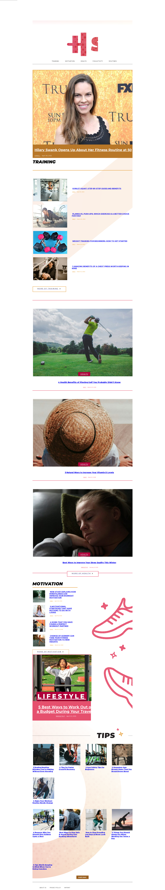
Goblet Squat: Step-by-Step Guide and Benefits (96, 189)
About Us (43, 887)
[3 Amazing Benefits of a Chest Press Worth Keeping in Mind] (50, 268)
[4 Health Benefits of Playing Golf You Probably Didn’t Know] (84, 342)
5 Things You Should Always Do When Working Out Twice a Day (120, 835)
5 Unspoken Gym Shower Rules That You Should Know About (121, 769)
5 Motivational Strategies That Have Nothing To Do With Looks (60, 609)
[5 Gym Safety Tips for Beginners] (95, 754)
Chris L (37, 156)
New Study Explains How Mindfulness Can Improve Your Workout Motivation (62, 595)
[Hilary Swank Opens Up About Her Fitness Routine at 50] (84, 107)
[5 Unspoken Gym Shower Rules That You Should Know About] (121, 754)
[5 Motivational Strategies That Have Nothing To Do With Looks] (38, 611)
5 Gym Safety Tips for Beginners (94, 768)
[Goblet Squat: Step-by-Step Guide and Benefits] (50, 189)
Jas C (73, 244)
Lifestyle (61, 696)
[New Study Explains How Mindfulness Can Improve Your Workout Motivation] (38, 596)
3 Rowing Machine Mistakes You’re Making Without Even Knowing (43, 769)
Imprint (67, 887)
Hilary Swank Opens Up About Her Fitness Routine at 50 (83, 150)
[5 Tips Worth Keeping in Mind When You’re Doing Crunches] (43, 851)
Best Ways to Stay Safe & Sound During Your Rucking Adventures (69, 834)
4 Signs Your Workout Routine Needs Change (43, 802)
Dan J (73, 191)
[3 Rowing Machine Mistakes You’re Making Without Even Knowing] (43, 754)
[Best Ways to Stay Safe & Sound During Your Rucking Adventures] (69, 819)
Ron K (51, 645)
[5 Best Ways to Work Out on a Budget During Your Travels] (61, 677)
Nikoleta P (84, 567)
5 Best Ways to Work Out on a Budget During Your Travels (65, 709)
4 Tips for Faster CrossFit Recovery (67, 768)
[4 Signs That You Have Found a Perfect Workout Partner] (38, 625)
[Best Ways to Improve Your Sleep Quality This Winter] (84, 522)
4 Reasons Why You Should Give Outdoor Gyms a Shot (42, 834)
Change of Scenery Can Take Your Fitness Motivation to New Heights (61, 639)
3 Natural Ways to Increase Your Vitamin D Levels (89, 472)
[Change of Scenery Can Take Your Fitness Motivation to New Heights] (38, 640)
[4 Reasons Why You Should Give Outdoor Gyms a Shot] (43, 819)
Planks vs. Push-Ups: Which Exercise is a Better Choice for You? (100, 215)
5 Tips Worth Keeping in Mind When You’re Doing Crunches (42, 867)
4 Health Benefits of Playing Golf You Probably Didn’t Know (89, 382)
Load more (82, 877)
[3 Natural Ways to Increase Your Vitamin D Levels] (84, 432)
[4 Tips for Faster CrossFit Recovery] (69, 754)
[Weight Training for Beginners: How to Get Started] (50, 242)
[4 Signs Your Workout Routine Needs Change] (43, 787)
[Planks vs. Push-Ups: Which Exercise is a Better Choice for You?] (50, 215)
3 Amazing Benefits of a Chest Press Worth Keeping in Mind (100, 267)
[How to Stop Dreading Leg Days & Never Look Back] (95, 819)
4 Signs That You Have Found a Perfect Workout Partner (61, 624)
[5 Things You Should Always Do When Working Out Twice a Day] (121, 819)
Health (84, 374)
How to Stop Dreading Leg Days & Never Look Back (95, 834)
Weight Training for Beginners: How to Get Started (99, 241)
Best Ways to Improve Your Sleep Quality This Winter (89, 562)
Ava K (51, 615)
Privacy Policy (55, 887)
